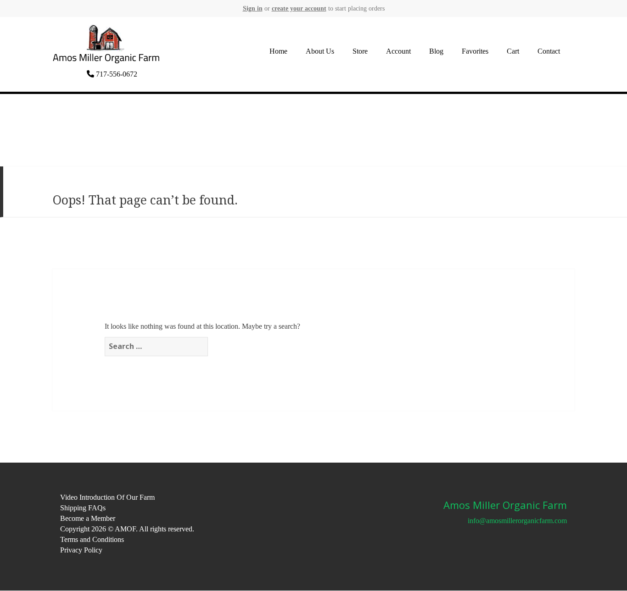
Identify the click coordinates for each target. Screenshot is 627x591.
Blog (436, 51)
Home (278, 51)
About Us (320, 51)
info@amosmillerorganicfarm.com (517, 521)
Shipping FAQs (83, 508)
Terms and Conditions (92, 539)
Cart (513, 51)
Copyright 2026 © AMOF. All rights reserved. (127, 529)
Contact (548, 51)
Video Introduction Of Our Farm (107, 497)
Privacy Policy (81, 550)
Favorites (475, 51)
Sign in (253, 8)
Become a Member (87, 518)
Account (398, 51)
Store (360, 51)
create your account (299, 8)
